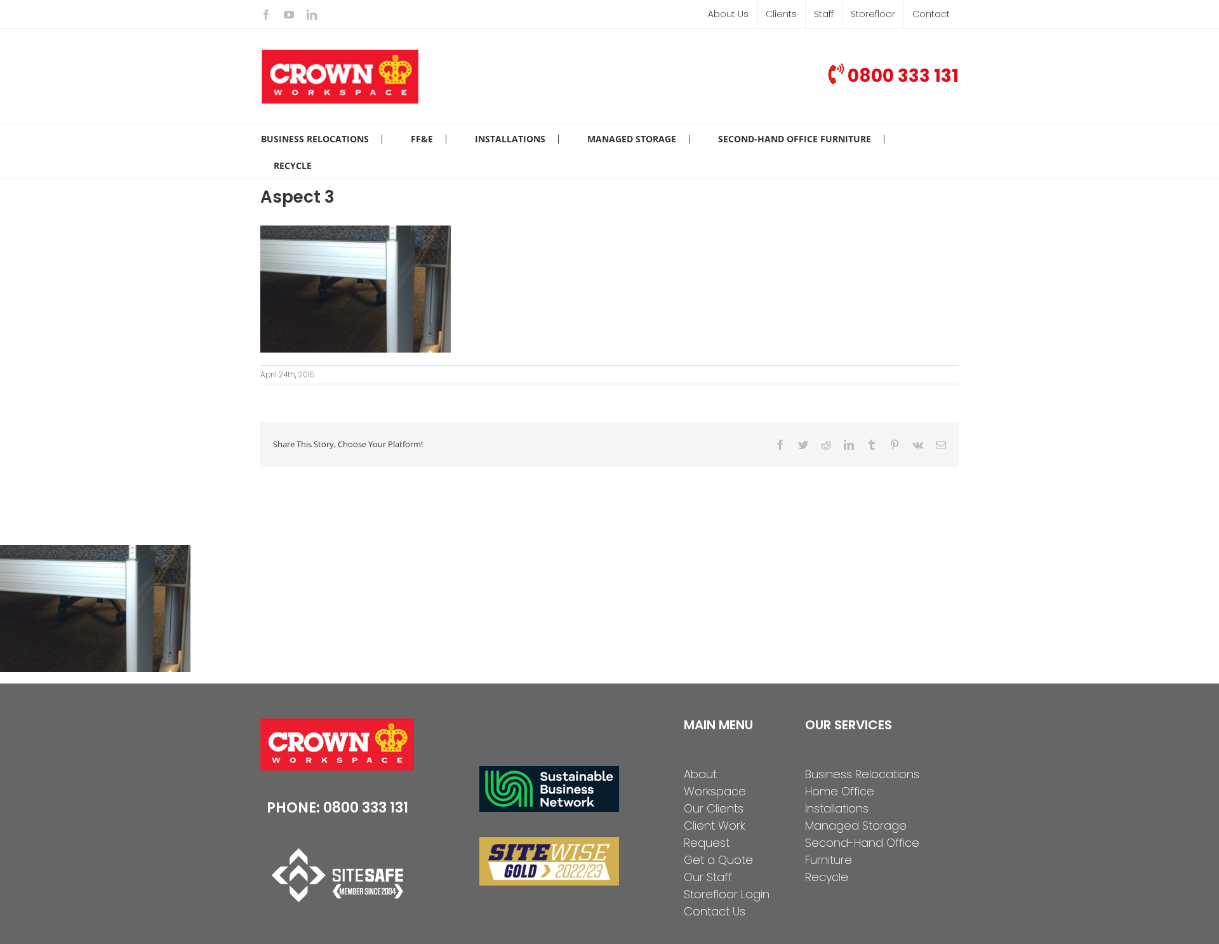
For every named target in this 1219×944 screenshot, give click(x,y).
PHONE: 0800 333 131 (337, 808)
